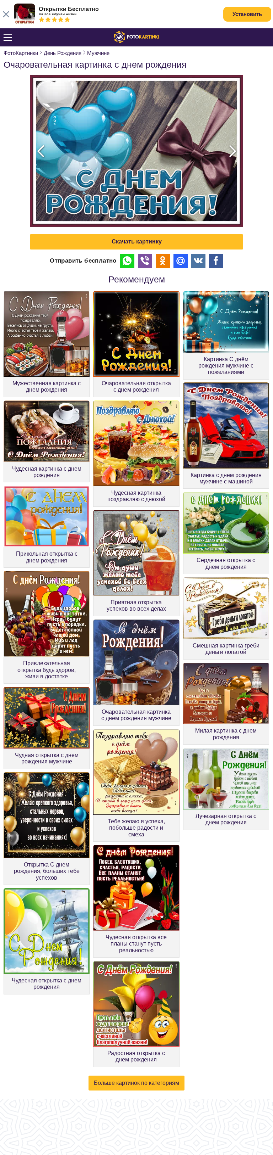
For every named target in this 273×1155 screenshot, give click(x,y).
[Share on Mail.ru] (180, 261)
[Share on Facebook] (216, 261)
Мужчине (98, 53)
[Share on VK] (198, 261)
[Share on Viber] (145, 261)
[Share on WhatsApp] (127, 261)
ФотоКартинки (21, 53)
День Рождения (62, 53)
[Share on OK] (163, 261)
